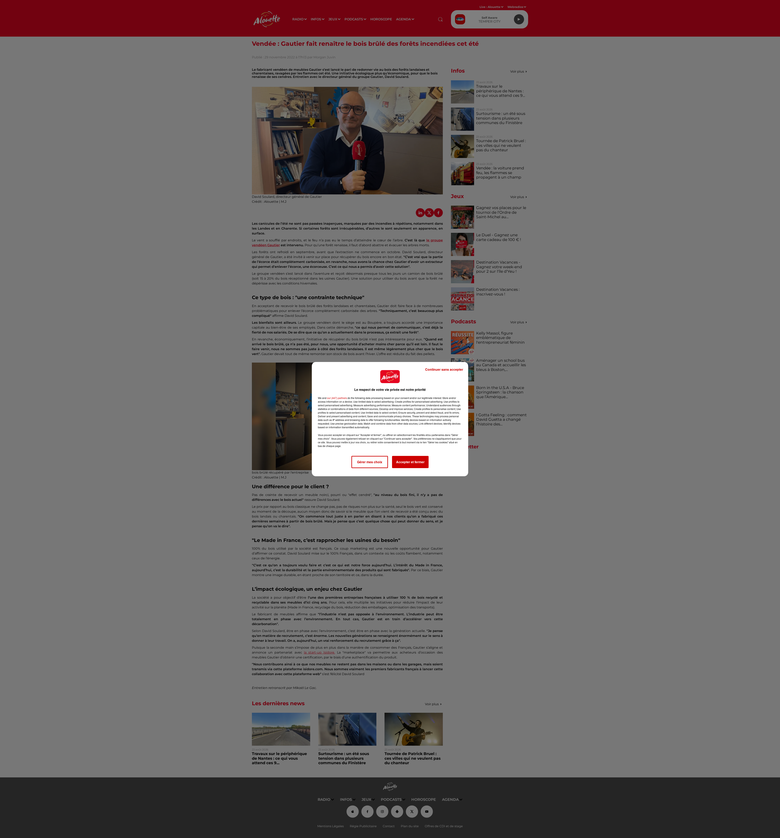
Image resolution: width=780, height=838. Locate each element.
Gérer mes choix (369, 462)
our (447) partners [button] (337, 398)
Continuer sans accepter (444, 369)
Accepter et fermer (410, 462)
